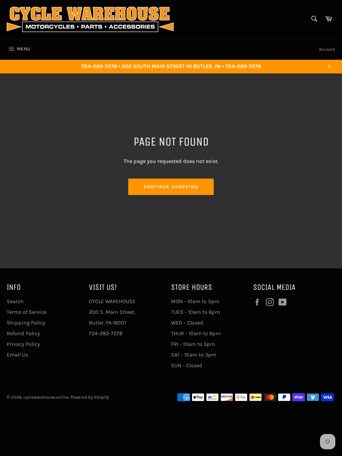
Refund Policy (23, 333)
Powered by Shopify (89, 397)
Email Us (17, 355)
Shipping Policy (26, 322)
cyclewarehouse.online (46, 397)
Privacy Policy (23, 344)
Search (15, 301)
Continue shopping (171, 186)
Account (327, 49)
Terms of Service (26, 312)
